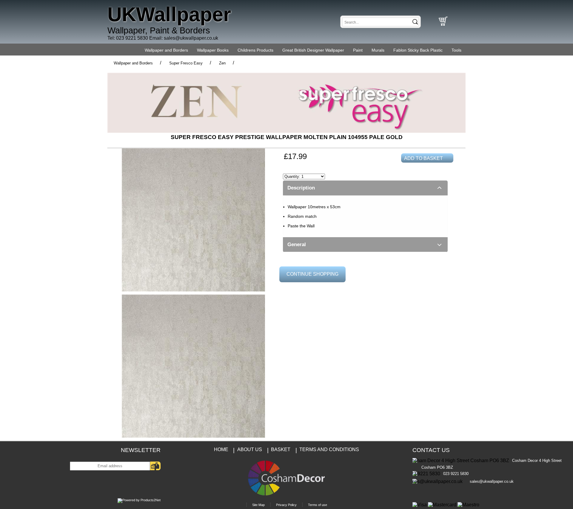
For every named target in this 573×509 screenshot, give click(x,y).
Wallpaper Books (213, 50)
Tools (456, 50)
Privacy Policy (286, 505)
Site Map (258, 505)
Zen (222, 63)
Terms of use (317, 505)
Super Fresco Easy (186, 63)
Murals (378, 50)
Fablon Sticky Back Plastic (418, 50)
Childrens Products (255, 50)
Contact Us (431, 450)
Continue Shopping (312, 274)
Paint (358, 50)
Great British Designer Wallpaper (313, 50)
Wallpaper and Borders (166, 50)
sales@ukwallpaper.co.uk (191, 38)
